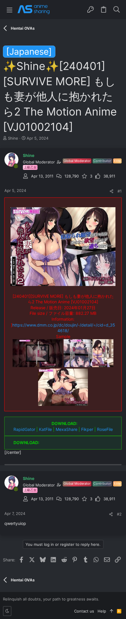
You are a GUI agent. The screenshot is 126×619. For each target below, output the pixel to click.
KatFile (45, 429)
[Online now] (15, 166)
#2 (119, 514)
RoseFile (105, 429)
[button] (9, 9)
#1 (120, 191)
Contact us (84, 611)
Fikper (87, 429)
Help (102, 611)
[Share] (111, 191)
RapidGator (24, 429)
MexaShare (66, 429)
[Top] (111, 611)
